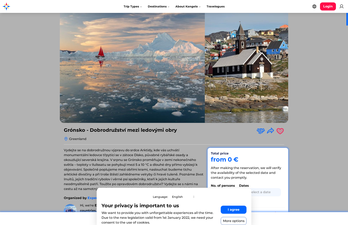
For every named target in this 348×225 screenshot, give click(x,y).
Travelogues (216, 6)
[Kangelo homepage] (20, 6)
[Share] (270, 131)
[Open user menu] (342, 6)
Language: (160, 196)
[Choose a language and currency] (314, 6)
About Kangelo (186, 6)
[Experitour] (70, 210)
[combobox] (184, 197)
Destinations (157, 6)
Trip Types (131, 6)
